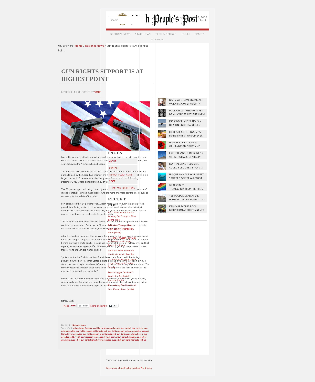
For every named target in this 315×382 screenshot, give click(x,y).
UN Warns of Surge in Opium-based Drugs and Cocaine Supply (184, 146)
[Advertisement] (182, 65)
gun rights (70, 331)
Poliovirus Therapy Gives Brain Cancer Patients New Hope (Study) (187, 114)
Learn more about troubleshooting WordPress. (129, 367)
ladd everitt (75, 337)
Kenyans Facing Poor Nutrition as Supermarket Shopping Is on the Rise (186, 210)
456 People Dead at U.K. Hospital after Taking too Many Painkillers (186, 199)
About (112, 161)
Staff (112, 181)
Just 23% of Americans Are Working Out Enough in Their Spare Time (186, 103)
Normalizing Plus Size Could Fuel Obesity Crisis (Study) (186, 167)
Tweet (66, 305)
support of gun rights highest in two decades (91, 340)
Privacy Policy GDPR (120, 174)
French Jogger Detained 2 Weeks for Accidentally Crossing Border (186, 156)
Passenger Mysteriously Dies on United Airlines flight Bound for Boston (186, 124)
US (145, 340)
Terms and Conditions (122, 187)
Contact (114, 168)
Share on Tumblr (98, 305)
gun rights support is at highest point (99, 334)
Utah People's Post (157, 11)
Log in (203, 20)
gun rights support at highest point (91, 331)
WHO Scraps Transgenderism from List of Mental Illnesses (186, 188)
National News (79, 325)
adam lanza (78, 328)
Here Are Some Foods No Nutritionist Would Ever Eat (186, 135)
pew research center (90, 337)
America (88, 328)
